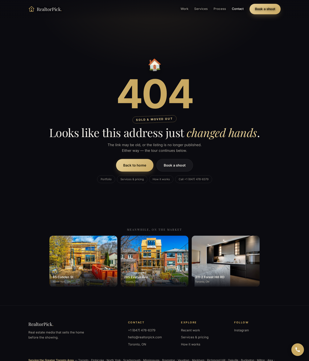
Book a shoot (265, 9)
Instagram (241, 330)
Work (184, 9)
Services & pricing (132, 179)
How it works (161, 179)
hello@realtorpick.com (145, 337)
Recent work (190, 330)
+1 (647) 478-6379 (141, 330)
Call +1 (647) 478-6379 (194, 179)
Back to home (134, 165)
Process (220, 9)
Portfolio (106, 179)
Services (201, 9)
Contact (238, 9)
